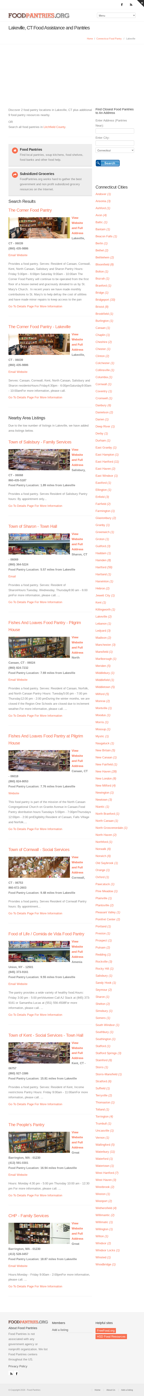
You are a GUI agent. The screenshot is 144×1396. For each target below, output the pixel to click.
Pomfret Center (108, 919)
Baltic (101, 222)
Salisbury (104, 975)
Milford (102, 694)
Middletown (105, 687)
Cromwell (104, 398)
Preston (103, 933)
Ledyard (103, 630)
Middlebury (105, 673)
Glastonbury (106, 518)
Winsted (103, 1257)
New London (106, 778)
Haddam (103, 553)
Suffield (103, 1088)
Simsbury (104, 1011)
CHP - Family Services (28, 1215)
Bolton (102, 271)
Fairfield (103, 504)
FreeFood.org (105, 1330)
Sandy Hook (106, 982)
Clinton (102, 356)
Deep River (105, 426)
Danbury (103, 405)
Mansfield (104, 651)
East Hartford (107, 461)
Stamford (104, 1060)
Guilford (103, 546)
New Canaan (106, 757)
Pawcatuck (105, 884)
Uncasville (105, 1130)
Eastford (103, 482)
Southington (106, 1039)
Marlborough (106, 659)
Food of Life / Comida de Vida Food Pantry (46, 933)
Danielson (104, 412)
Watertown (105, 1165)
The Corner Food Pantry (30, 210)
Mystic (102, 736)
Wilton (102, 1236)
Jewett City (105, 595)
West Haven (106, 1180)
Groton (102, 539)
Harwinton (104, 581)
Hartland (103, 574)
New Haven (106, 771)
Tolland (102, 1109)
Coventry (104, 391)
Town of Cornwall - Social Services (38, 849)
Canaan (103, 328)
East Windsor (107, 475)
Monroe (103, 701)
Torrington (104, 1116)
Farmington (105, 511)
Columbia (104, 377)
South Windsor (107, 1025)
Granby (103, 525)
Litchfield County (54, 127)
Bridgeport (105, 299)
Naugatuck (105, 743)
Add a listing (60, 1330)
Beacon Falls (106, 236)
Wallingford (105, 1144)
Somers (103, 1018)
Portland (103, 926)
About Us (110, 1390)
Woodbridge (106, 1264)
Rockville (104, 961)
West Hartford (107, 1173)
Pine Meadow (107, 891)
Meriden (103, 666)
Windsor (103, 1243)
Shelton (103, 1004)
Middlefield (105, 680)
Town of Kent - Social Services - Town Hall (45, 1035)
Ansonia (103, 201)
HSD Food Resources (111, 1336)
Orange (103, 870)
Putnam (103, 947)
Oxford (102, 877)
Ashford (103, 208)
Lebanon (103, 623)
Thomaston (105, 1102)
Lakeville (104, 616)
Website (22, 255)
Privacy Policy (17, 1366)
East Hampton (107, 454)
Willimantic (105, 1215)
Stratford (104, 1081)
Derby (102, 433)
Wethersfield (106, 1208)
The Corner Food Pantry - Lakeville (39, 326)
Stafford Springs (108, 1053)
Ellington (103, 490)
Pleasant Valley (108, 912)
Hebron (103, 588)
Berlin (102, 243)
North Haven (106, 835)
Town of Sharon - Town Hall (32, 526)
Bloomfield (105, 264)
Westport (104, 1201)
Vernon (102, 1137)
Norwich (103, 856)
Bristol (102, 306)
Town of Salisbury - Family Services (39, 442)
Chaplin (103, 335)
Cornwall (104, 384)
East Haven (105, 468)
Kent (101, 602)
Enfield (102, 497)
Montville (104, 708)
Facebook (16, 1373)
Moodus (103, 715)
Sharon (102, 997)
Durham (103, 440)
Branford (103, 285)
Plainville (104, 898)
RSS (10, 1373)
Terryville (104, 1095)
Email (12, 255)
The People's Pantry (26, 1124)
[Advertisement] (72, 70)
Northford (104, 842)
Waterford (104, 1158)
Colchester (105, 363)
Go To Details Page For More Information (35, 306)
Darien (102, 419)
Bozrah (102, 278)
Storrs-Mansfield (109, 1074)
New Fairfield (106, 764)
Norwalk (103, 849)
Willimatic (104, 1222)
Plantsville (105, 905)
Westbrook (105, 1187)
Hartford (104, 567)
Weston (103, 1194)
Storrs (102, 1067)
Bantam (103, 229)
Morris (102, 722)
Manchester (106, 644)
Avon (101, 215)
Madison (103, 637)
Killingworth (105, 609)
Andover (103, 194)
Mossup (103, 729)
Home (90, 38)
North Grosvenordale (111, 828)
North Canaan (107, 820)
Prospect (104, 940)
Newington (105, 792)
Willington (104, 1229)
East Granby (106, 447)
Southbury (104, 1032)
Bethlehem (105, 257)
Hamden (103, 560)
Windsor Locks (108, 1250)
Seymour (104, 989)
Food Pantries (39, 18)
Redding (103, 954)
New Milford (106, 785)
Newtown (104, 799)
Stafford (103, 1046)
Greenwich (105, 532)
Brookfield (104, 313)
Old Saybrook (107, 863)
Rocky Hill (105, 968)
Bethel (102, 250)
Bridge (102, 292)
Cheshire (104, 342)
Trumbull (103, 1123)
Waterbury (105, 1151)
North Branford (107, 813)
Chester (103, 349)
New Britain (105, 750)
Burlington (104, 321)
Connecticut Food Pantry (109, 38)
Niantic (102, 806)
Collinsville (105, 370)
